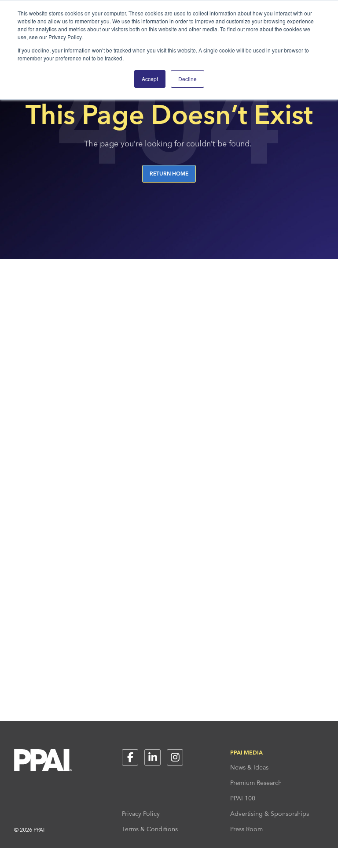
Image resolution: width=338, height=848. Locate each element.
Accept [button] (150, 78)
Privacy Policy (141, 814)
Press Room (246, 829)
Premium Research (256, 783)
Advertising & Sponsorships (269, 814)
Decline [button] (187, 78)
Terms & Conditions (150, 829)
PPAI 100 (242, 798)
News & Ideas (249, 767)
